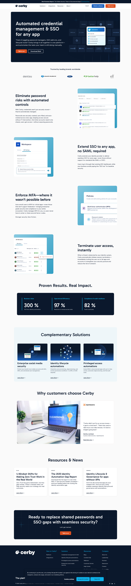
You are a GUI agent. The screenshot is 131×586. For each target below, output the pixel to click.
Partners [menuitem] (104, 560)
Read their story (87, 440)
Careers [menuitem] (104, 566)
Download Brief (36, 51)
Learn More (20, 377)
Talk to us (111, 6)
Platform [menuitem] (48, 554)
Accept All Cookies (83, 579)
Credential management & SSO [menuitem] (70, 554)
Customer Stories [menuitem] (88, 563)
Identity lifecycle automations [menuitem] (69, 557)
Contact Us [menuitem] (105, 569)
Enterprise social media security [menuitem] (67, 564)
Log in (87, 6)
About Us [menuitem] (104, 554)
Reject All (97, 579)
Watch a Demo (98, 6)
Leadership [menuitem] (105, 557)
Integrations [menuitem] (49, 557)
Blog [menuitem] (85, 554)
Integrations (51, 6)
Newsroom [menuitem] (105, 563)
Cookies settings (69, 579)
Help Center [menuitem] (87, 566)
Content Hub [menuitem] (87, 557)
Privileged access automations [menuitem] (69, 560)
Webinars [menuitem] (86, 560)
